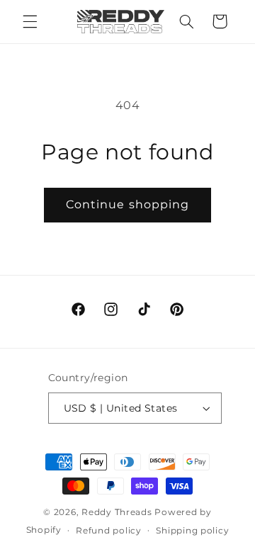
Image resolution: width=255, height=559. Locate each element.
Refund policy (109, 531)
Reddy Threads (116, 512)
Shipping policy (192, 531)
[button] (29, 21)
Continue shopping (127, 204)
